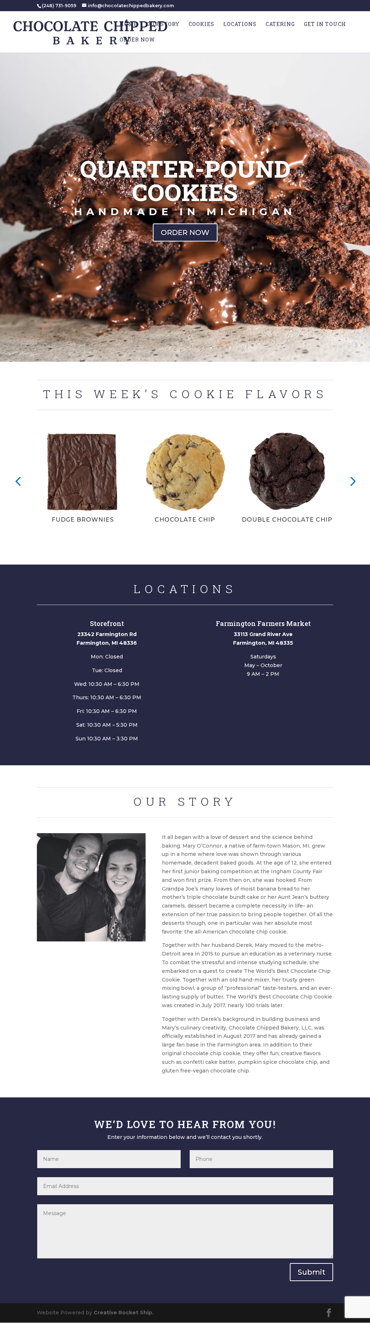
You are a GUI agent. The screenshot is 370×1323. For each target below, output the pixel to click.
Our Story (163, 24)
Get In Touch (325, 24)
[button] (17, 480)
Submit (311, 1272)
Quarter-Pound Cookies (185, 180)
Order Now (137, 40)
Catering (280, 24)
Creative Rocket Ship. (124, 1312)
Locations (240, 24)
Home (128, 24)
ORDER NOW (185, 232)
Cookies (201, 24)
